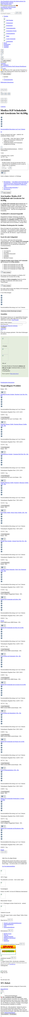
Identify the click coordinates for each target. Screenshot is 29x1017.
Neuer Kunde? (15, 320)
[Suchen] (16, 13)
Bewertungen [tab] (7, 189)
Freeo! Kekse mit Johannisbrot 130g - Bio (11, 713)
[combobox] (8, 13)
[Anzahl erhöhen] (10, 168)
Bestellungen (23, 66)
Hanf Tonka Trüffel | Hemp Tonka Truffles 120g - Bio (14, 512)
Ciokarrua (3, 106)
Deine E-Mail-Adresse (6, 322)
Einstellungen (13, 1014)
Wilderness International (9, 938)
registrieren (6, 65)
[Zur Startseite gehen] (6, 4)
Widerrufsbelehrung (8, 924)
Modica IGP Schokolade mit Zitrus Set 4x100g (12, 627)
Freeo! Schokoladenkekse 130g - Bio (10, 770)
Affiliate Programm (8, 936)
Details (2, 621)
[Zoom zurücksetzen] (5, 94)
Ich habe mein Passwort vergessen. (9, 325)
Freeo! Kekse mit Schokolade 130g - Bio (11, 656)
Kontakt (6, 939)
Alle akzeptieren (4, 1014)
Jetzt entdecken (4, 989)
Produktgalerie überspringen (7, 382)
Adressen (17, 66)
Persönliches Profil (10, 66)
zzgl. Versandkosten (5, 159)
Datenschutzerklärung (9, 927)
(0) (13, 131)
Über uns (6, 935)
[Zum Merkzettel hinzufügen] (3, 173)
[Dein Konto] (2, 57)
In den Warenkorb (5, 170)
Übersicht (3, 66)
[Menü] (2, 10)
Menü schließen (7, 60)
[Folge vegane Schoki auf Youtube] (7, 975)
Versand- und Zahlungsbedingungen (12, 923)
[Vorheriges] (2, 90)
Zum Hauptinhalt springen (7, 1)
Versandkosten (12, 964)
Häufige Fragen (7, 933)
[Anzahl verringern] (3, 168)
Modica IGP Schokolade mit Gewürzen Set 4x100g (13, 684)
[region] (14, 94)
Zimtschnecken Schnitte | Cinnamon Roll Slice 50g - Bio (14, 454)
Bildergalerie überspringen (7, 82)
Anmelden (3, 63)
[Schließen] (1, 92)
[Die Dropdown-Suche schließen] (20, 13)
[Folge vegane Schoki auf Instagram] (2, 975)
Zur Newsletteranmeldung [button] (8, 866)
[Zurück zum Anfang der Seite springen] (2, 991)
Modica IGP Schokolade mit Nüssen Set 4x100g (12, 741)
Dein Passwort (4, 324)
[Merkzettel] (1, 55)
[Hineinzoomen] (9, 94)
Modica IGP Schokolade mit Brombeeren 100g (12, 828)
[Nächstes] (5, 90)
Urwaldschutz (4, 7)
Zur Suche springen (19, 1)
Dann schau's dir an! (14, 373)
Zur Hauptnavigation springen (13, 2)
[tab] (16, 184)
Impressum (6, 940)
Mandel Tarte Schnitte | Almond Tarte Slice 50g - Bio (14, 541)
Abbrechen (3, 328)
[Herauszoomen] (2, 94)
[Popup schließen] (1, 977)
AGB (5, 925)
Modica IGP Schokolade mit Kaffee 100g (11, 599)
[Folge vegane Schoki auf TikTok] (5, 975)
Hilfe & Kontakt (12, 7)
